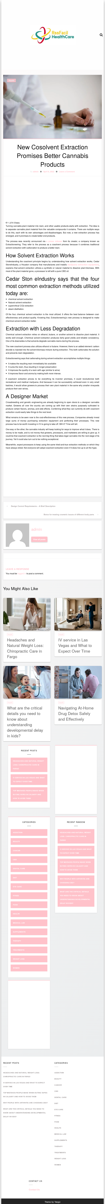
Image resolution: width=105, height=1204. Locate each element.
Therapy (17, 941)
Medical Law (19, 923)
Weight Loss (19, 959)
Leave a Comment (67, 171)
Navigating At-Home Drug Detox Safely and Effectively (76, 713)
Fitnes (16, 895)
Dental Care (19, 868)
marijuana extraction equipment (83, 264)
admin (36, 171)
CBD (15, 859)
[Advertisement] (52, 199)
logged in (22, 573)
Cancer (16, 850)
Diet (15, 877)
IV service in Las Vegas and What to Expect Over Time (75, 645)
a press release (54, 241)
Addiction (17, 832)
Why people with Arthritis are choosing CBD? (25, 1103)
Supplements (19, 932)
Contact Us (34, 1189)
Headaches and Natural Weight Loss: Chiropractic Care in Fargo (25, 648)
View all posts (39, 539)
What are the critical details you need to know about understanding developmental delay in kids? (25, 721)
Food (15, 905)
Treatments (18, 950)
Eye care (17, 886)
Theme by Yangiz (52, 1202)
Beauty (16, 841)
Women (16, 968)
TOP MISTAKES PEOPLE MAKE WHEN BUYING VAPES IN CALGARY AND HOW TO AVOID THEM (28, 794)
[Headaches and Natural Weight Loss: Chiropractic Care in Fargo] (27, 614)
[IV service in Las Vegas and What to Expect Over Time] (78, 614)
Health (11, 80)
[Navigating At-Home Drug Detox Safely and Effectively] (78, 682)
